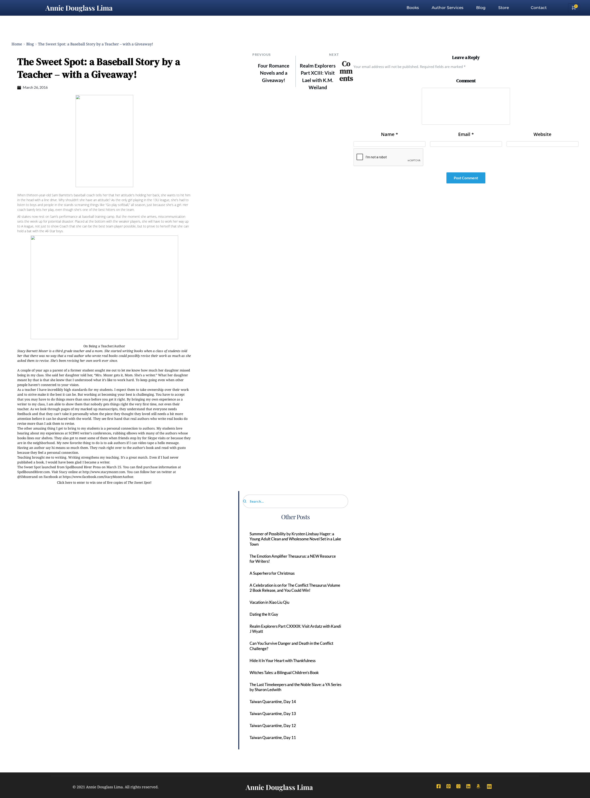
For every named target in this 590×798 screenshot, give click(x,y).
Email (466, 134)
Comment (466, 80)
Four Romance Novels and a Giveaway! (273, 73)
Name (389, 134)
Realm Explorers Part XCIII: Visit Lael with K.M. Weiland (318, 76)
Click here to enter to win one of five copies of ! (104, 482)
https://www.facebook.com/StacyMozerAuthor (98, 476)
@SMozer (24, 476)
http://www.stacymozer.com (104, 472)
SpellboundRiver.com (33, 472)
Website (543, 134)
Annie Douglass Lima (79, 7)
